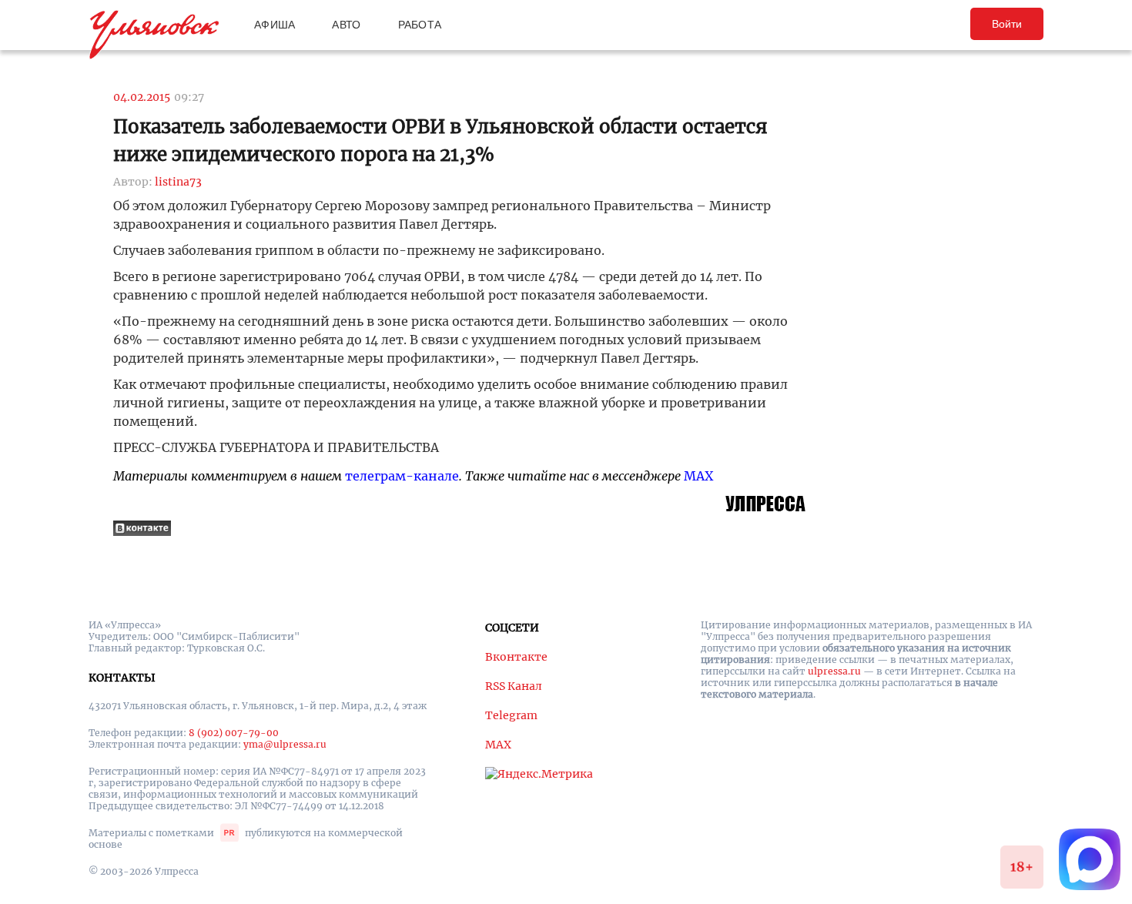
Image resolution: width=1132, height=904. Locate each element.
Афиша (274, 24)
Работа (420, 24)
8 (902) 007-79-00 (234, 732)
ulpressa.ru (834, 671)
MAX (698, 476)
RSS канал (513, 686)
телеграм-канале (402, 476)
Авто (346, 24)
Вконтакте (516, 657)
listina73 (178, 182)
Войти (1007, 24)
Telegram (511, 715)
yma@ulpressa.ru (285, 744)
